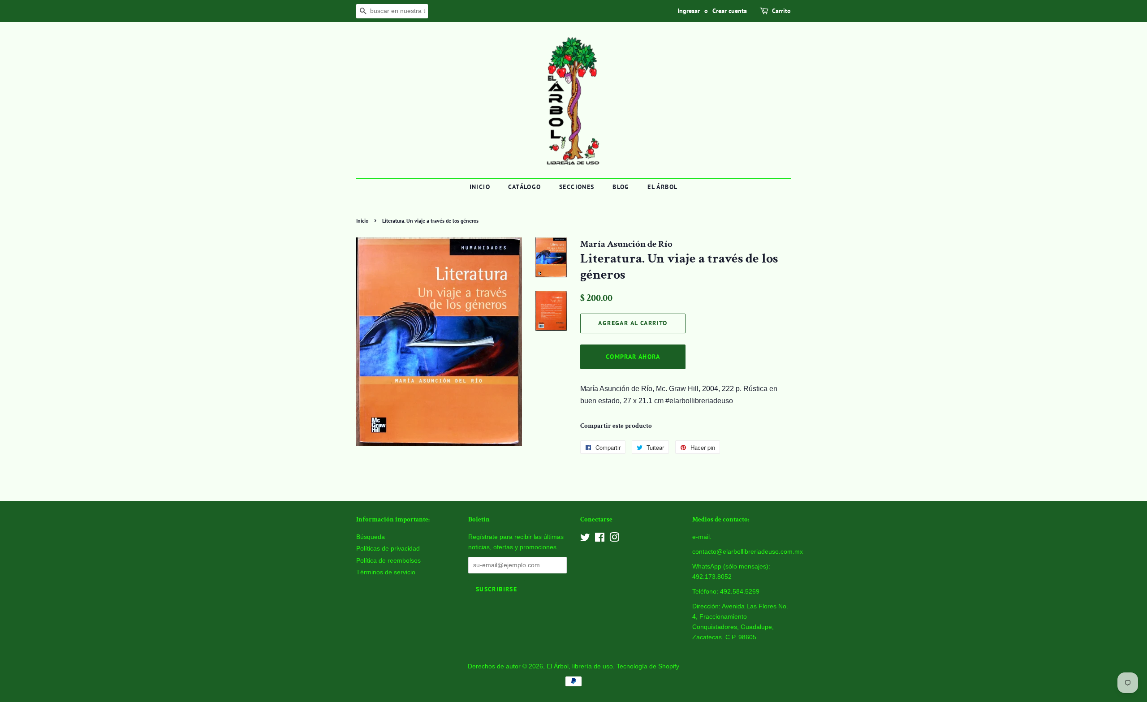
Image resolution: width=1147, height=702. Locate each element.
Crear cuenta (729, 11)
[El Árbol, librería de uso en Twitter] (585, 539)
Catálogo (524, 187)
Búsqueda (370, 537)
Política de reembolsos (388, 560)
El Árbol (662, 187)
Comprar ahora (633, 357)
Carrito (781, 11)
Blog (621, 187)
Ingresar (688, 11)
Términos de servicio (385, 572)
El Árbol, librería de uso (580, 666)
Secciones (577, 187)
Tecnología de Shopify (648, 666)
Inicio (480, 187)
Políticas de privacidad (388, 548)
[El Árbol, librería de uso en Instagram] (614, 539)
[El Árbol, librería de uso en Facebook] (600, 539)
